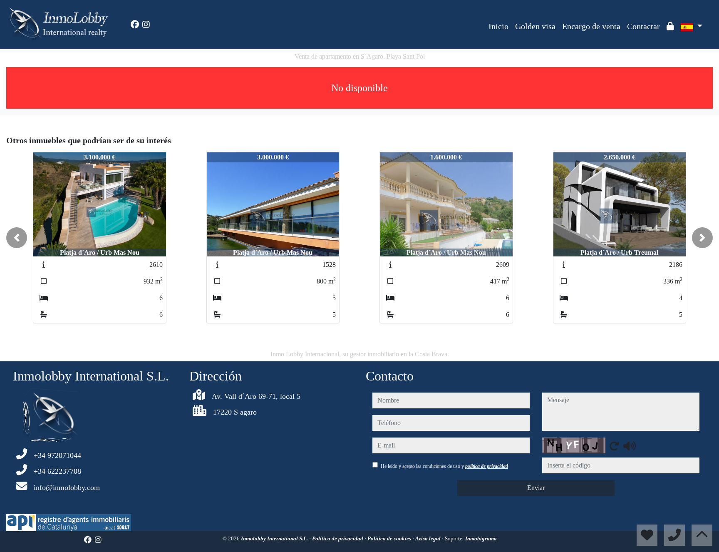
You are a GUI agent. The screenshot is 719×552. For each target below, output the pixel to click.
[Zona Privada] (670, 26)
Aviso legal (428, 538)
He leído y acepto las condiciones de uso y (444, 466)
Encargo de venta (591, 26)
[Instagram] (146, 24)
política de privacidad (486, 466)
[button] (16, 237)
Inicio (498, 26)
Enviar (536, 487)
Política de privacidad (338, 538)
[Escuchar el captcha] (629, 446)
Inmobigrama (481, 538)
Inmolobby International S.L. (275, 538)
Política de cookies (389, 538)
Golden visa (535, 26)
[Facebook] (135, 24)
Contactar (643, 26)
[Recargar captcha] (614, 446)
